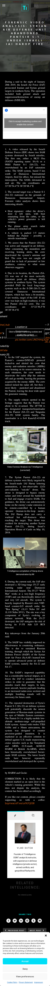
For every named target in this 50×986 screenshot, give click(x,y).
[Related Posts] (34, 815)
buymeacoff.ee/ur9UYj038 (19, 803)
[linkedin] (21, 921)
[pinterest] (27, 921)
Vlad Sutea (25, 848)
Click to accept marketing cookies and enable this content (25, 123)
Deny (25, 969)
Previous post (16, 930)
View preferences (25, 976)
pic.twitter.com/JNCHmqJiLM (31, 339)
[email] (40, 921)
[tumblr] (33, 921)
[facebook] (8, 921)
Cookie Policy (12, 982)
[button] (45, 935)
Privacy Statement (26, 982)
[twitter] (14, 921)
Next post (35, 930)
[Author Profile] (16, 815)
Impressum (38, 982)
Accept (25, 961)
